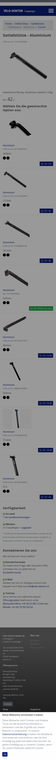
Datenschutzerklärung (14, 734)
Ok (5, 754)
